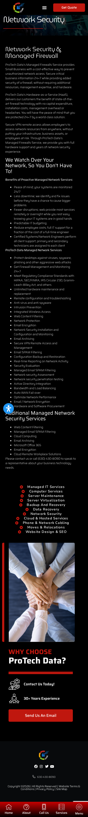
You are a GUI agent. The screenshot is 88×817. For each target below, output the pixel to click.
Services (61, 812)
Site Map (61, 789)
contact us (22, 458)
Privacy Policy (45, 789)
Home (9, 812)
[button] (44, 7)
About (26, 812)
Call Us (44, 812)
